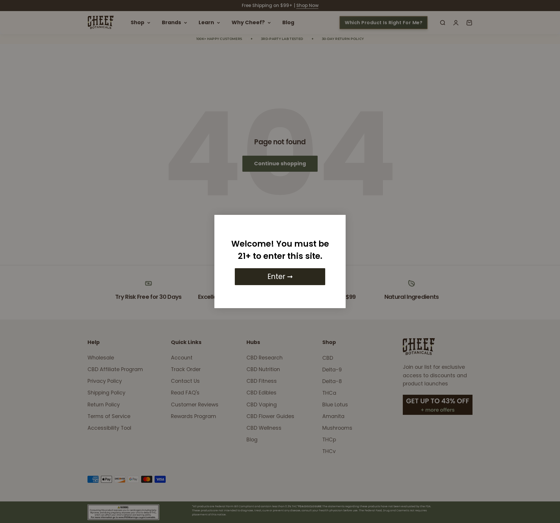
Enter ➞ (280, 276)
